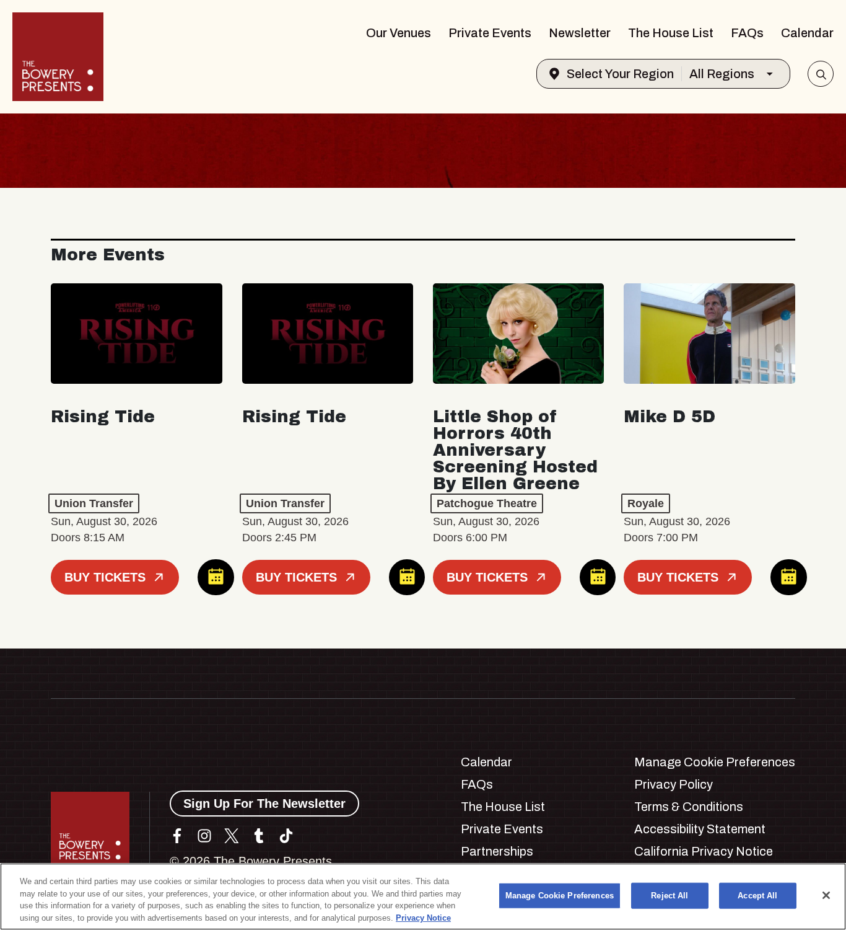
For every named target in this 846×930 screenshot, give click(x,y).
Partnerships (497, 851)
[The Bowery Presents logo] (57, 56)
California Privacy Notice (703, 851)
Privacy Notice (423, 917)
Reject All (669, 895)
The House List (670, 33)
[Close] (826, 895)
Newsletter (580, 33)
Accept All (757, 895)
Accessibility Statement (699, 829)
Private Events (489, 33)
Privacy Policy (673, 784)
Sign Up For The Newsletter (264, 803)
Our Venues (398, 33)
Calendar (807, 33)
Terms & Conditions (688, 806)
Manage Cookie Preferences (559, 895)
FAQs (747, 33)
